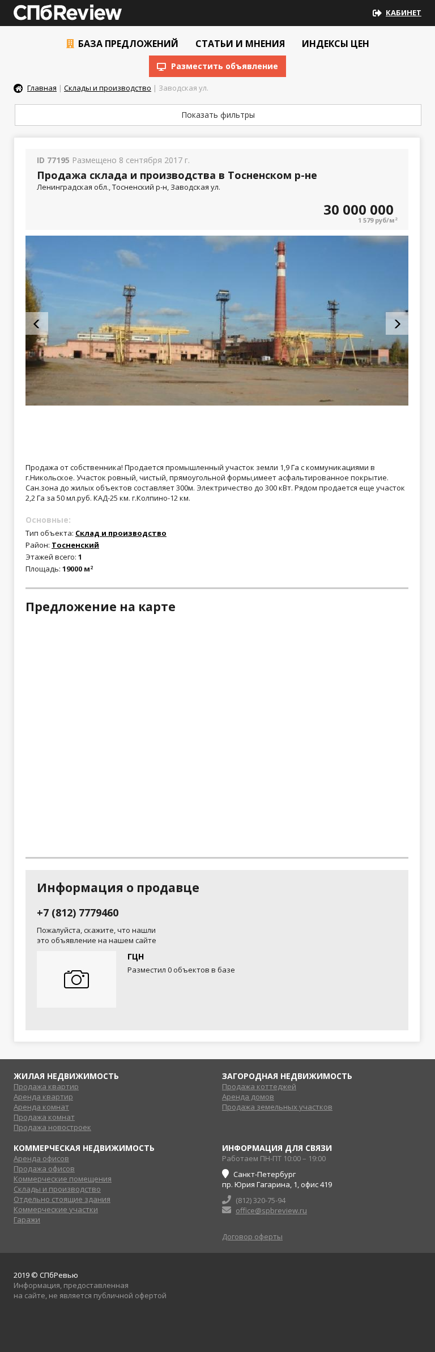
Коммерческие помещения (63, 1179)
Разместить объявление (223, 66)
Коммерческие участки (56, 1209)
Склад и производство (121, 533)
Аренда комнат (41, 1107)
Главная (42, 88)
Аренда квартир (43, 1096)
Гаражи (27, 1219)
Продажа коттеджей (259, 1086)
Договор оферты (252, 1236)
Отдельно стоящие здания (62, 1199)
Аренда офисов (41, 1158)
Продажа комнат (44, 1117)
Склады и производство (107, 88)
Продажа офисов (44, 1168)
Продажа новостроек (52, 1127)
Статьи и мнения (239, 43)
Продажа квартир (46, 1086)
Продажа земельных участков (277, 1107)
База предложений (127, 43)
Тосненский (75, 545)
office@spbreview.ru (271, 1210)
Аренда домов (248, 1096)
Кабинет (403, 12)
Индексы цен (334, 43)
